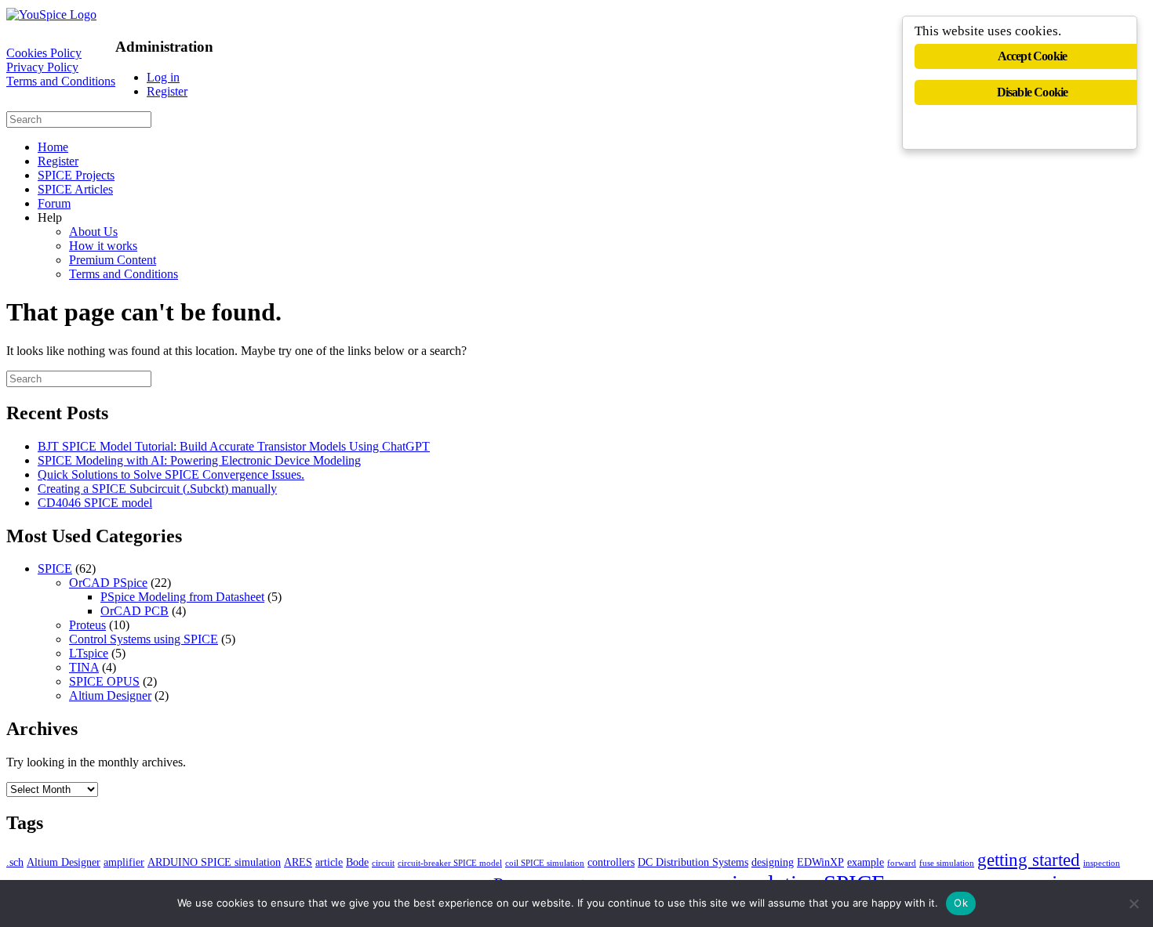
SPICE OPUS (104, 681)
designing (772, 862)
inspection (1101, 863)
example (865, 862)
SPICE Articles (75, 189)
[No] (1133, 903)
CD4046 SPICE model (95, 502)
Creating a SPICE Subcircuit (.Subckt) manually (157, 488)
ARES (298, 862)
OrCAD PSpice (108, 582)
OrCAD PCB (134, 610)
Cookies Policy (44, 53)
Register (167, 91)
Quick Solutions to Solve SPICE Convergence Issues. (171, 474)
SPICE (55, 568)
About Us (93, 231)
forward (901, 863)
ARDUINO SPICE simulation (214, 862)
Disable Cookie (1032, 92)
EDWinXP (820, 862)
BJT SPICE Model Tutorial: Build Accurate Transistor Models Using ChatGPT (234, 446)
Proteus (87, 625)
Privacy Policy (42, 67)
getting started (1028, 859)
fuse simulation (946, 863)
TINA (84, 667)
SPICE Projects (76, 175)
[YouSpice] (51, 14)
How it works (103, 245)
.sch (15, 862)
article (329, 862)
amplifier (124, 862)
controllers (611, 862)
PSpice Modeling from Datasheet (182, 596)
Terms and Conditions (60, 81)
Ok (961, 902)
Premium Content (112, 259)
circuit (383, 863)
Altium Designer (110, 695)
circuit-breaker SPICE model (450, 863)
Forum (54, 203)
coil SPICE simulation (544, 863)
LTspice (88, 653)
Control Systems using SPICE (143, 639)
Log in (163, 77)
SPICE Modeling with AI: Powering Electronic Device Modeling (199, 460)
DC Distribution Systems (693, 862)
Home (53, 147)
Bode (357, 862)
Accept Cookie (1033, 56)
